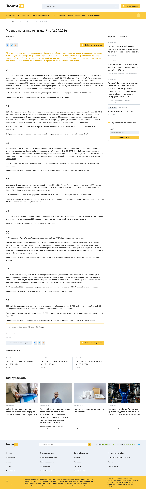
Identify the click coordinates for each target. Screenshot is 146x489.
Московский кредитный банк (66, 156)
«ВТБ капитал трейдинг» (89, 156)
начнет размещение (42, 216)
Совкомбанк (11, 159)
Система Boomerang (95, 15)
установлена (11, 83)
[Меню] (138, 15)
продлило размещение (32, 275)
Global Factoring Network (131, 73)
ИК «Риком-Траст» (52, 88)
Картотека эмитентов (41, 15)
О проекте (77, 466)
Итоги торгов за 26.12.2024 (120, 111)
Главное (8, 39)
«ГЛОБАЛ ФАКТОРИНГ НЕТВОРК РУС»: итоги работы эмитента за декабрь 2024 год (123, 67)
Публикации (10, 15)
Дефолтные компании (47, 462)
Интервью (110, 100)
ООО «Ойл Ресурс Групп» (62, 185)
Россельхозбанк (52, 282)
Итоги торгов (112, 107)
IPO (109, 55)
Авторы (8, 462)
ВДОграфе (40, 327)
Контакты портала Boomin (117, 453)
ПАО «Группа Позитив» (29, 238)
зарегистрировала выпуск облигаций (37, 185)
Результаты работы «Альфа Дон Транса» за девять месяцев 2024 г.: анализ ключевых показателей (124, 412)
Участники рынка (23, 15)
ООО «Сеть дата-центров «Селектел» (21, 112)
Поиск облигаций (58, 15)
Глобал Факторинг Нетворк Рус (116, 73)
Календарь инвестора (76, 15)
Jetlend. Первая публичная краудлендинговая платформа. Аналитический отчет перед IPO (123, 49)
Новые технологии (123, 114)
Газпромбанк (83, 122)
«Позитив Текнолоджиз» (56, 257)
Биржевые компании (47, 453)
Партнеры (77, 462)
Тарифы (110, 462)
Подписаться (124, 137)
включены (48, 122)
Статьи (8, 466)
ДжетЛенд (114, 55)
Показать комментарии (19, 343)
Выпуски (77, 457)
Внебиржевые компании (48, 457)
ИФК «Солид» (76, 282)
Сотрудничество (80, 471)
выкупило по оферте (34, 306)
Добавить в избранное (93, 45)
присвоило (15, 238)
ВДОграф (115, 114)
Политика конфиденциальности (119, 457)
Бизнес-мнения (11, 457)
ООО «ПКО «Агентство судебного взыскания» (24, 75)
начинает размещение (68, 75)
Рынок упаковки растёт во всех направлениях (89, 410)
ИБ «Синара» (65, 282)
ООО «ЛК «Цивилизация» (16, 216)
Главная (7, 21)
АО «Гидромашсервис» (15, 148)
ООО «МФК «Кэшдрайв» (15, 306)
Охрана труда (113, 466)
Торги (109, 114)
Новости (22, 21)
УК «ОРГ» (91, 185)
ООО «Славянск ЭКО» (14, 275)
